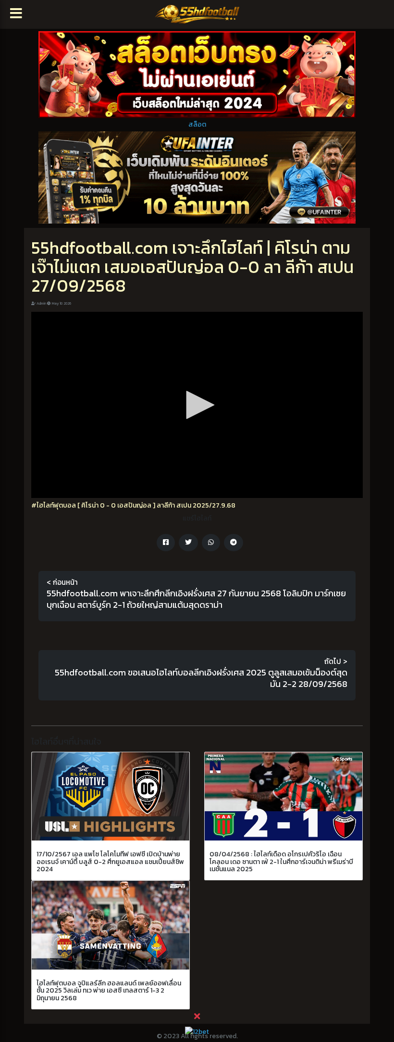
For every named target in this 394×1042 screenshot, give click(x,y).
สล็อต (197, 124)
